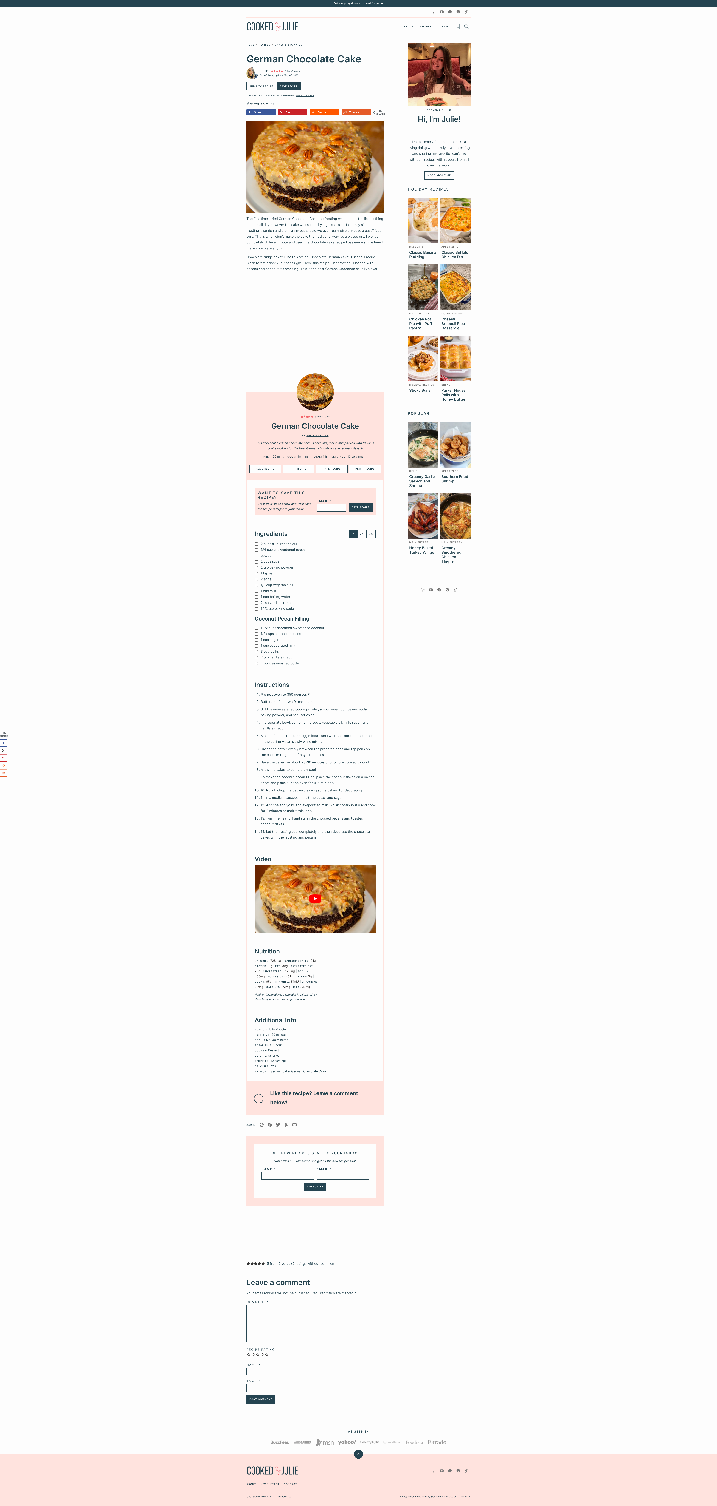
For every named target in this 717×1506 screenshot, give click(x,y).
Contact (444, 26)
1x (353, 533)
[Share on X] (3, 750)
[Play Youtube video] (315, 899)
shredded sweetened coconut (300, 628)
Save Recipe (265, 468)
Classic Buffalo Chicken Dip (454, 254)
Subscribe (315, 1186)
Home (250, 44)
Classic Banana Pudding (422, 254)
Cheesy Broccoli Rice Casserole (453, 323)
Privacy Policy (407, 1496)
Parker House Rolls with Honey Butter (453, 395)
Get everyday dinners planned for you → (358, 3)
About (409, 26)
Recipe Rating (260, 1349)
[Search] (466, 26)
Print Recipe (365, 468)
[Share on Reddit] (3, 765)
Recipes (426, 26)
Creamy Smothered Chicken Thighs (451, 555)
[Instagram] (433, 12)
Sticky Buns (420, 390)
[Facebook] (450, 12)
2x (362, 533)
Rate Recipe (332, 468)
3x (371, 533)
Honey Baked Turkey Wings (421, 550)
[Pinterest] (458, 12)
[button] (302, 417)
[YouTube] (442, 12)
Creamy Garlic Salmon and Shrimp (422, 481)
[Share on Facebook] (3, 743)
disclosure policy (305, 95)
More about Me (439, 175)
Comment (257, 1302)
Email (324, 501)
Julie (264, 71)
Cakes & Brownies (288, 44)
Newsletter (270, 1484)
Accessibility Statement (429, 1496)
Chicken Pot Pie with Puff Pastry (420, 323)
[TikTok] (466, 12)
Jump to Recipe (261, 86)
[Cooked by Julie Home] (272, 26)
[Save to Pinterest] (3, 758)
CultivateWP (463, 1496)
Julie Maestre (317, 435)
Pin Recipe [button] (298, 468)
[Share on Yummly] (3, 773)
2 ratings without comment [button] (314, 1264)
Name (268, 1169)
